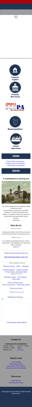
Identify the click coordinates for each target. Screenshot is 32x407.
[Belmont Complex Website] (16, 310)
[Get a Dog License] (8, 284)
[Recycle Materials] (9, 270)
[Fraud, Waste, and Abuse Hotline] (16, 272)
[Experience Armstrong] (15, 297)
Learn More (16, 220)
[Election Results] (9, 266)
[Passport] (25, 266)
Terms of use (16, 393)
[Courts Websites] (16, 141)
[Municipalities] (15, 124)
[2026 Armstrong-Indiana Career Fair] (16, 253)
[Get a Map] (16, 279)
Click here (20, 350)
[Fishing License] (23, 284)
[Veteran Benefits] (22, 270)
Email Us (16, 247)
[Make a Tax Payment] (22, 277)
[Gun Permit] (16, 288)
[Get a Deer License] (15, 282)
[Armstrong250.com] (15, 107)
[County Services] (15, 90)
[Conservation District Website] (17, 322)
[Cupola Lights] (15, 73)
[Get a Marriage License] (10, 277)
